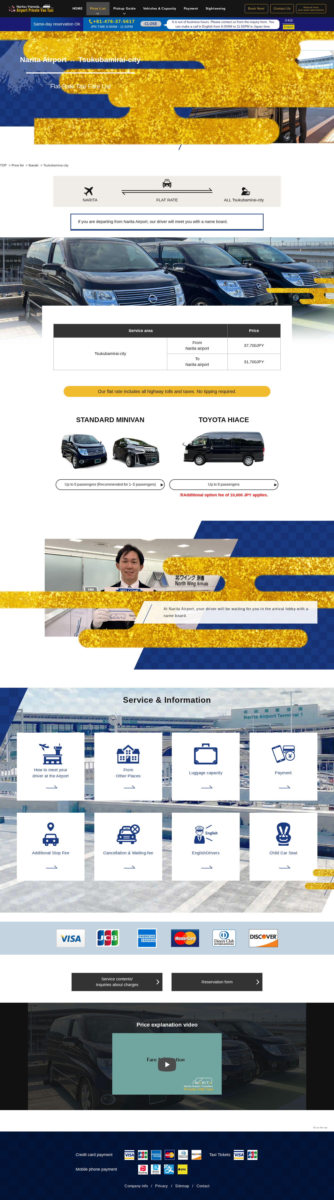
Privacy (161, 1186)
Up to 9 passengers (223, 484)
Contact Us (282, 8)
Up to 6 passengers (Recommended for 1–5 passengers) (110, 484)
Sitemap (182, 1186)
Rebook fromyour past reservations (311, 8)
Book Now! (256, 8)
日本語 (289, 20)
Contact (203, 1186)
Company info (136, 1186)
